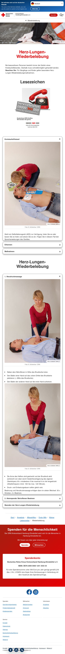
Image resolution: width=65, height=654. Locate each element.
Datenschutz (6, 626)
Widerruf (5, 640)
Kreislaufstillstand (12, 139)
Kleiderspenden (7, 611)
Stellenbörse (27, 611)
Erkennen (8, 244)
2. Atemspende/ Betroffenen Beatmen (20, 498)
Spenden (53, 15)
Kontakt (5, 623)
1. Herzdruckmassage (13, 276)
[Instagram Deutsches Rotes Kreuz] (35, 592)
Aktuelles (46, 608)
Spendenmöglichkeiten (10, 605)
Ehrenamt (26, 608)
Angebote (46, 605)
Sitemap (5, 630)
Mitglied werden (27, 605)
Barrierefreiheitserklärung (10, 633)
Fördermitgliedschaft (9, 608)
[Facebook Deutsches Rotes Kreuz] (29, 592)
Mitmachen (39, 545)
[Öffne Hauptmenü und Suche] (62, 15)
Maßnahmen (9, 251)
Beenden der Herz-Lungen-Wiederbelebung (22, 505)
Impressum (6, 636)
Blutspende (26, 615)
